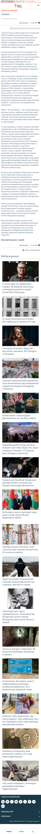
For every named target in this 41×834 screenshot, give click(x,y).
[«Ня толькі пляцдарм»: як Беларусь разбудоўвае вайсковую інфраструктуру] (20, 771)
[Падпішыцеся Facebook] (7, 802)
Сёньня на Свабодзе (9, 11)
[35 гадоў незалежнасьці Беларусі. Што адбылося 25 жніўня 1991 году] (20, 306)
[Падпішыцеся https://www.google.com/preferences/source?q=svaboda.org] (3, 802)
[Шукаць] (33, 831)
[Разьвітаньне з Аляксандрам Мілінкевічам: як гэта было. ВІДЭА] (20, 403)
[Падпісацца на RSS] (3, 806)
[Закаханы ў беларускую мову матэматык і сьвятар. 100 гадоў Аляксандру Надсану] (20, 738)
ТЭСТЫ (21, 831)
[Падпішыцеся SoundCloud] (25, 802)
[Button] (24, 23)
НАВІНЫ (9, 831)
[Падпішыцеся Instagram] (29, 802)
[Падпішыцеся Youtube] (16, 802)
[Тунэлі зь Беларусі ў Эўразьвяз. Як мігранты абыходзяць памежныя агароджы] (20, 636)
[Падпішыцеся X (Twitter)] (12, 802)
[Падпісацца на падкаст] (20, 802)
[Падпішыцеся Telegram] (34, 802)
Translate (31, 1)
